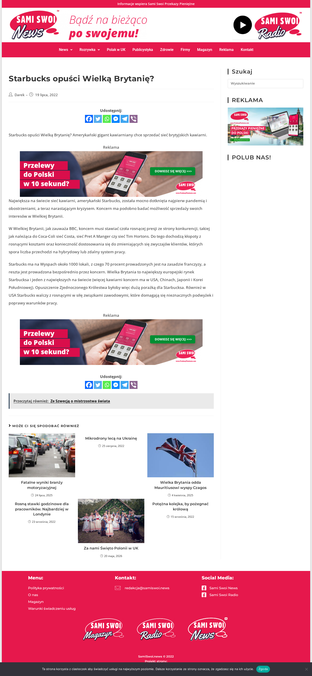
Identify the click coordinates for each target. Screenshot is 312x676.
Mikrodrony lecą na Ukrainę (111, 438)
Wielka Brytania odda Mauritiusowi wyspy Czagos (180, 485)
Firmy (185, 50)
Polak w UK (116, 50)
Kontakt (247, 50)
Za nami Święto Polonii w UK (111, 548)
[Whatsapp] (107, 119)
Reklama (226, 50)
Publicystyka (142, 50)
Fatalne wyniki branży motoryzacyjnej (42, 485)
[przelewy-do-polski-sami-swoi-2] (265, 126)
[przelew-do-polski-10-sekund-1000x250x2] (111, 173)
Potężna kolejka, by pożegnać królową (180, 506)
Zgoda (263, 669)
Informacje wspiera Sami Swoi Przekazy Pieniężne (156, 4)
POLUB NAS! (251, 157)
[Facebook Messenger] (116, 119)
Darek (19, 95)
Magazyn (204, 50)
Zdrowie (167, 50)
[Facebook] (89, 119)
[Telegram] (125, 119)
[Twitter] (98, 119)
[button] (65, 50)
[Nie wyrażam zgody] (306, 669)
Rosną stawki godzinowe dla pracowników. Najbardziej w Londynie (42, 509)
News (63, 50)
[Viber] (133, 119)
